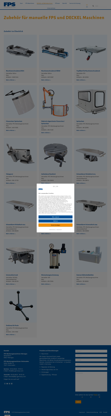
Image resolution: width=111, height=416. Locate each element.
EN (57, 186)
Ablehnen (55, 221)
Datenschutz (52, 229)
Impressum (59, 229)
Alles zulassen (55, 217)
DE (54, 186)
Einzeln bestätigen (55, 225)
